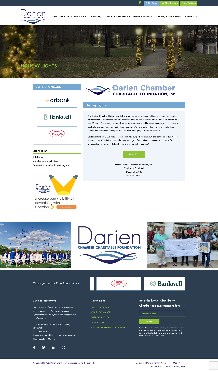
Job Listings (38, 157)
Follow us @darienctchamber (108, 327)
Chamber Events (100, 317)
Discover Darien (100, 307)
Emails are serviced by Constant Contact (151, 336)
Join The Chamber (169, 3)
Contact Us (190, 16)
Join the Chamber (100, 312)
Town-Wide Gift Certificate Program (51, 165)
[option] (113, 284)
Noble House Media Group (173, 362)
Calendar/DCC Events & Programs (109, 16)
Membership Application (45, 161)
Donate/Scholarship (168, 16)
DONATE (134, 154)
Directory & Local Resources (68, 16)
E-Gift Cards (151, 3)
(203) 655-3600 (40, 331)
